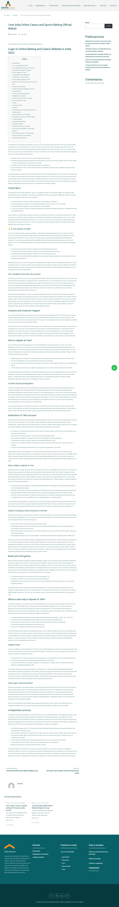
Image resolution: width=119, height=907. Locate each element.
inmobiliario (17, 856)
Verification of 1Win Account (20, 77)
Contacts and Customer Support (21, 70)
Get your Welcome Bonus (19, 138)
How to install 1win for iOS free (21, 114)
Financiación (53, 6)
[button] (114, 368)
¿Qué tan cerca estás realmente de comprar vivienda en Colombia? (98, 61)
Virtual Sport (16, 63)
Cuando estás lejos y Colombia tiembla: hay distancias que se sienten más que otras (98, 55)
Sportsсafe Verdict (17, 124)
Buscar (87, 22)
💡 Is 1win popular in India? (20, 65)
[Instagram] (56, 895)
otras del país (14, 870)
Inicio (31, 6)
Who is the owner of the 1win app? (22, 98)
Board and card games (19, 86)
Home (8, 15)
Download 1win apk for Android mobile (23, 117)
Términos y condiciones (96, 863)
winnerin (14, 107)
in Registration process (19, 96)
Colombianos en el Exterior (71, 6)
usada (15, 865)
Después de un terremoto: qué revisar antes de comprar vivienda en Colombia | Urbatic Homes (98, 43)
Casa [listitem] (63, 863)
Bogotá (6, 868)
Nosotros (103, 6)
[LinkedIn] (62, 895)
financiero (24, 856)
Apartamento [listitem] (66, 857)
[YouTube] (67, 895)
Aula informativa (89, 6)
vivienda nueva (8, 865)
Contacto (113, 6)
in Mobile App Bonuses (18, 121)
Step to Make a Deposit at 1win (21, 79)
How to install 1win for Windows (21, 135)
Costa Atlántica (21, 868)
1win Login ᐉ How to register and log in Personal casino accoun (16, 808)
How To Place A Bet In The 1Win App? (23, 133)
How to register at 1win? (19, 72)
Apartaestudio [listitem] (66, 866)
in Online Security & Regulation (21, 75)
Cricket (14, 103)
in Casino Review (17, 119)
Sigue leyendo (9, 820)
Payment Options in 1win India (21, 126)
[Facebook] (51, 895)
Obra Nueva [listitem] (65, 860)
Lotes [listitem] (63, 869)
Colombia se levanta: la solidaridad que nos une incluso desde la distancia (98, 50)
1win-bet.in (28, 224)
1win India (14, 15)
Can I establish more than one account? (23, 68)
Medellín (14, 868)
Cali (10, 868)
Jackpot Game (16, 91)
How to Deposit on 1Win (19, 100)
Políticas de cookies (95, 858)
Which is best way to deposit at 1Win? (23, 89)
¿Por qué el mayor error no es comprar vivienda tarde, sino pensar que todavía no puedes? (97, 67)
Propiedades (39, 6)
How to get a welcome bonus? (21, 93)
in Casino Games (17, 105)
